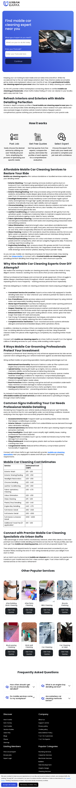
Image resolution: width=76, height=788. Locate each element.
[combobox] (18, 42)
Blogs (5, 736)
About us (41, 720)
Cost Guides (8, 726)
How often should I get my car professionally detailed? (18, 686)
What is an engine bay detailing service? (53, 685)
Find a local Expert (10, 752)
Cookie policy (43, 729)
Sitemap (6, 743)
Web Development (45, 765)
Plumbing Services (44, 752)
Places (6, 739)
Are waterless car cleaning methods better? (51, 698)
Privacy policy (43, 726)
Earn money (8, 723)
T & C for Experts (44, 739)
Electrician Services (45, 758)
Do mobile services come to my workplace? (19, 697)
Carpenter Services (45, 755)
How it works (8, 720)
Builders (41, 762)
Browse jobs (8, 755)
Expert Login (8, 758)
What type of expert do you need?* (18, 37)
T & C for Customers (45, 736)
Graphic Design (43, 768)
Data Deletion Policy (45, 733)
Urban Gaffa (17, 256)
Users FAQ (7, 733)
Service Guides (9, 729)
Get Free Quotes (11, 611)
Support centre (43, 723)
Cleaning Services (44, 771)
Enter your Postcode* (13, 49)
